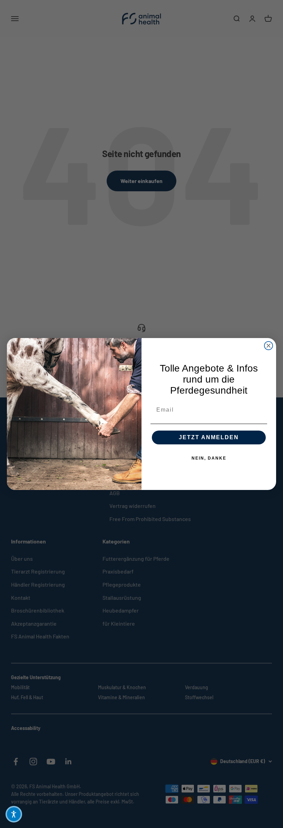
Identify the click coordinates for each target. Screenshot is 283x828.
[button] (14, 814)
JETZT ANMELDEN (209, 437)
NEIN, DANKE (209, 458)
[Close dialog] (268, 345)
